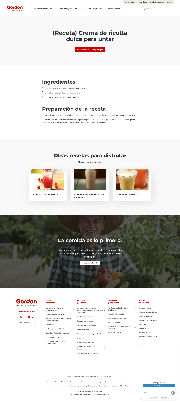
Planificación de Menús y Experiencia (86, 348)
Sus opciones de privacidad (91, 391)
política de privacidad (94, 386)
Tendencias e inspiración (91, 9)
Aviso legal (53, 386)
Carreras (169, 2)
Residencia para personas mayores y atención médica (59, 319)
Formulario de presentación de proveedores (105, 382)
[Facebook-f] (25, 317)
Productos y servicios (68, 9)
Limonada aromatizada (46, 194)
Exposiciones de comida (117, 318)
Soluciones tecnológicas (86, 342)
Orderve (80, 338)
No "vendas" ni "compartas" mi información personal (90, 394)
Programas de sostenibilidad (87, 353)
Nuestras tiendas (145, 316)
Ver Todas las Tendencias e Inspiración (118, 309)
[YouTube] (29, 317)
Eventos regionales (115, 322)
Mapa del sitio (125, 386)
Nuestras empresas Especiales (88, 334)
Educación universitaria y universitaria (55, 342)
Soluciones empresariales (43, 9)
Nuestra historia (145, 308)
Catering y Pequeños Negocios (57, 333)
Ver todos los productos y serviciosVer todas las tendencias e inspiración (90, 310)
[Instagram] (21, 317)
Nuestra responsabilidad (148, 312)
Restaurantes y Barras (54, 314)
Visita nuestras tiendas (27, 311)
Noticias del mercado (116, 314)
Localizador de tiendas (157, 2)
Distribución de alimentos (86, 325)
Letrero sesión (129, 2)
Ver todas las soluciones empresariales (55, 309)
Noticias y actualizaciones (148, 320)
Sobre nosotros (113, 9)
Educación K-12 (52, 337)
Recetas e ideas (113, 332)
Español (26, 323)
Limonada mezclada (128, 194)
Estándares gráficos (146, 332)
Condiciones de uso (111, 386)
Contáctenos (144, 328)
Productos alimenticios (85, 317)
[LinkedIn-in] (32, 317)
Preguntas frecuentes (147, 336)
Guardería (50, 325)
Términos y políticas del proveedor (72, 386)
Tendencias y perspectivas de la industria (119, 327)
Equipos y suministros (85, 321)
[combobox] (158, 9)
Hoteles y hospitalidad (54, 329)
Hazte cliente (143, 2)
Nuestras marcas (83, 330)
